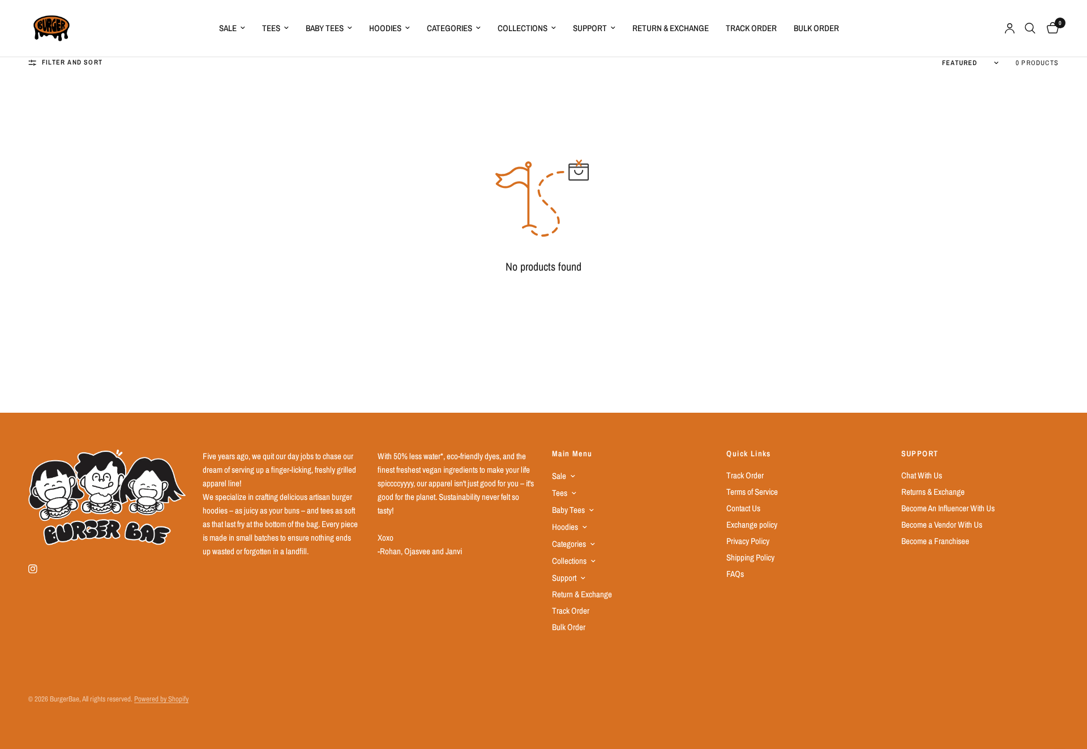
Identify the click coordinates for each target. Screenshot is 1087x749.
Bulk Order (816, 28)
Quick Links (748, 453)
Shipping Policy (750, 557)
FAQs (735, 574)
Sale (228, 28)
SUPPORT (920, 453)
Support (590, 28)
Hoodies (385, 28)
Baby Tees (325, 28)
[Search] (1030, 28)
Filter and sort (72, 62)
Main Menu (572, 453)
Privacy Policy (747, 541)
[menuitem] (232, 28)
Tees (271, 28)
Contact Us (743, 508)
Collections (522, 28)
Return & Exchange (670, 28)
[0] (1050, 28)
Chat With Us (921, 475)
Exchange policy (751, 524)
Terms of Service (752, 492)
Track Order (751, 28)
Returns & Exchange (933, 492)
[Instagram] (40, 569)
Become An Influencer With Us (948, 508)
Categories (449, 28)
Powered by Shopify (161, 699)
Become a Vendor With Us (941, 524)
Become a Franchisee (935, 541)
